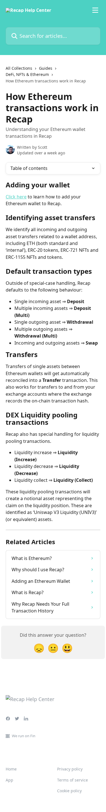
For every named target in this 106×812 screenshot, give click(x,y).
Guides (45, 68)
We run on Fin (23, 735)
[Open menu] (95, 10)
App (9, 780)
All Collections (19, 68)
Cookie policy (69, 790)
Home (11, 769)
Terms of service (72, 780)
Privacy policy (70, 769)
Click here (16, 197)
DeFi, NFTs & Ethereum (27, 74)
